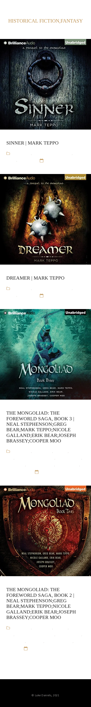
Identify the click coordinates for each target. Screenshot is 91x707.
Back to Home (72, 6)
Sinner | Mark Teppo (32, 143)
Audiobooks (21, 153)
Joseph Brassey (68, 457)
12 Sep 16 (53, 160)
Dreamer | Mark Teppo (35, 278)
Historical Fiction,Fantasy (52, 153)
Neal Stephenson (40, 464)
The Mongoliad (18, 471)
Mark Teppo (15, 464)
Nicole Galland (67, 464)
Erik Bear (61, 451)
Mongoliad (26, 160)
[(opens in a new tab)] (45, 84)
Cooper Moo (42, 451)
